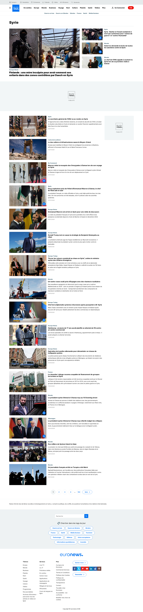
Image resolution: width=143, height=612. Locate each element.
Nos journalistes (28, 592)
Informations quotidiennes (66, 542)
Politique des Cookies (63, 575)
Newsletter (78, 574)
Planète (83, 8)
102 (79, 492)
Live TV (41, 565)
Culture (75, 8)
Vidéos (97, 8)
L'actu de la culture (54, 140)
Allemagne (51, 418)
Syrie (106, 29)
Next (68, 8)
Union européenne (84, 537)
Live (130, 8)
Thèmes (25, 561)
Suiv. (86, 492)
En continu (28, 8)
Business (52, 8)
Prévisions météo (44, 570)
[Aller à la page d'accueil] (15, 8)
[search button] (72, 2)
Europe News (13, 69)
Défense (69, 537)
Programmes (27, 589)
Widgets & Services (45, 586)
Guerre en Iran (49, 13)
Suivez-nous (43, 576)
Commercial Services (62, 570)
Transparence (60, 582)
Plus (57, 561)
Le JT (41, 567)
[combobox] (82, 2)
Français (13, 2)
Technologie (57, 537)
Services (42, 561)
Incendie (83, 542)
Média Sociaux (94, 13)
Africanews (42, 588)
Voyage (61, 8)
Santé (90, 8)
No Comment (52, 163)
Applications (43, 578)
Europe (36, 8)
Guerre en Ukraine (62, 13)
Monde (44, 8)
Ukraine (72, 13)
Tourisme (89, 533)
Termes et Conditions (62, 572)
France (79, 13)
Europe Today (52, 256)
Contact (58, 585)
